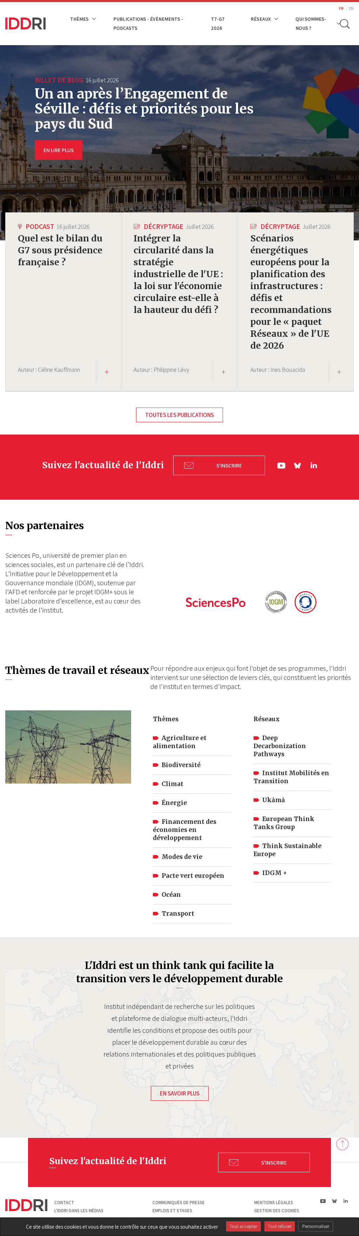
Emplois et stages (172, 1211)
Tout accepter (243, 1226)
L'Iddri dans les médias (78, 1211)
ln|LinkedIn (314, 465)
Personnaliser (315, 1226)
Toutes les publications (179, 415)
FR (341, 8)
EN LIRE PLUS (58, 149)
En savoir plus (179, 1093)
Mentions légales (273, 1203)
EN (351, 8)
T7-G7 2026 (218, 23)
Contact (64, 1203)
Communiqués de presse (179, 1203)
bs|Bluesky (298, 466)
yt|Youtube (281, 466)
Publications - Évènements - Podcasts (148, 23)
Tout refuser (279, 1226)
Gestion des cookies (276, 1211)
